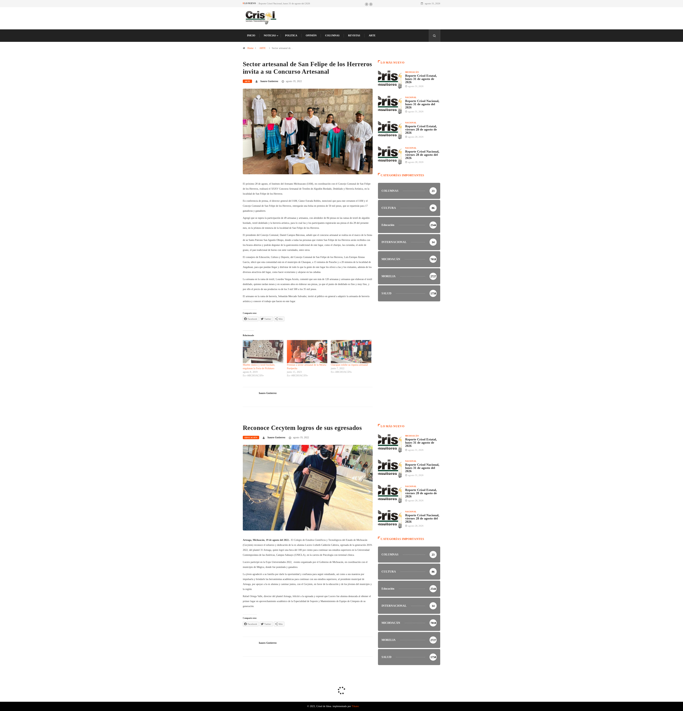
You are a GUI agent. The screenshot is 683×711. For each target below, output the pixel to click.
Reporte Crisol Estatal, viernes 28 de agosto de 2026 (284, 3)
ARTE (372, 35)
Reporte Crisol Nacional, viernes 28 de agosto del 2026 (422, 155)
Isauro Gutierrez (269, 81)
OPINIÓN (311, 35)
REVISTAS (354, 35)
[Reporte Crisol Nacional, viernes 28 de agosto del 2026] (390, 155)
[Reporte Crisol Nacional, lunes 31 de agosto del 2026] (390, 104)
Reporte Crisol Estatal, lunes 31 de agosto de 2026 (421, 79)
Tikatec (355, 706)
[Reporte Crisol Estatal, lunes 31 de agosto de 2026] (390, 79)
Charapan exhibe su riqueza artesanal (349, 365)
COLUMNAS (332, 35)
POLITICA (291, 35)
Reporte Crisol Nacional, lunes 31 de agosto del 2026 (422, 104)
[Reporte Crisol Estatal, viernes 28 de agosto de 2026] (390, 130)
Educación (251, 437)
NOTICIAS (270, 35)
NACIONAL (411, 97)
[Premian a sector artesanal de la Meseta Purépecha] (307, 351)
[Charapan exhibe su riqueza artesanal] (351, 351)
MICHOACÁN (412, 72)
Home (250, 48)
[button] (366, 4)
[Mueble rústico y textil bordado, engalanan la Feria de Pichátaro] (263, 351)
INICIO (251, 35)
